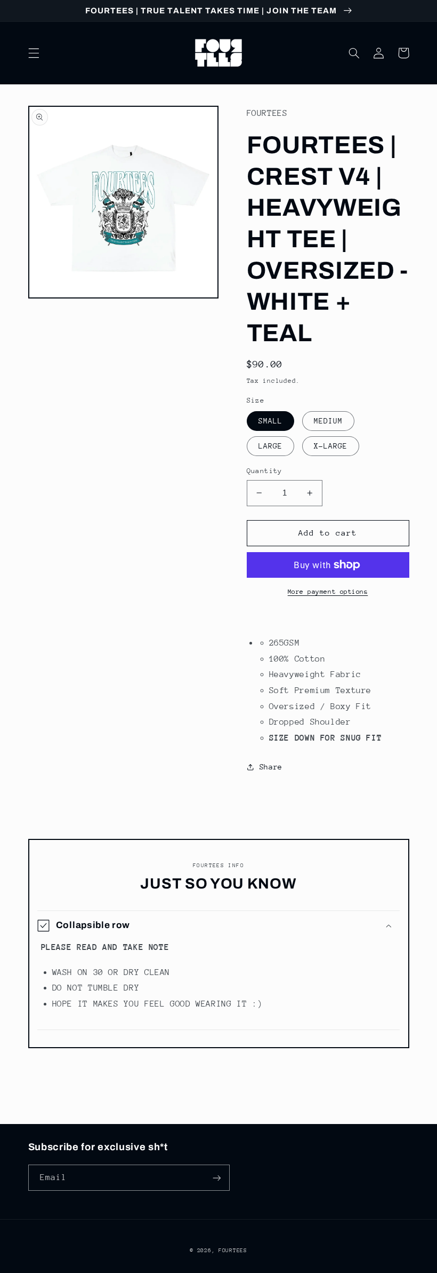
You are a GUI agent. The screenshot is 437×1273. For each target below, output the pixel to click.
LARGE (270, 446)
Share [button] (271, 767)
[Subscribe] (216, 1178)
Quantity (264, 471)
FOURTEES (232, 1250)
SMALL (270, 421)
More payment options (328, 591)
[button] (33, 53)
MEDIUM (328, 421)
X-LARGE (330, 446)
